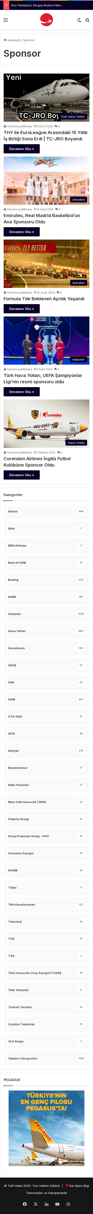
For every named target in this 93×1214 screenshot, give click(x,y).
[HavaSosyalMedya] (46, 20)
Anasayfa (13, 40)
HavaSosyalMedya (19, 126)
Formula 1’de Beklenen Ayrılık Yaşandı (44, 298)
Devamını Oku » (21, 149)
